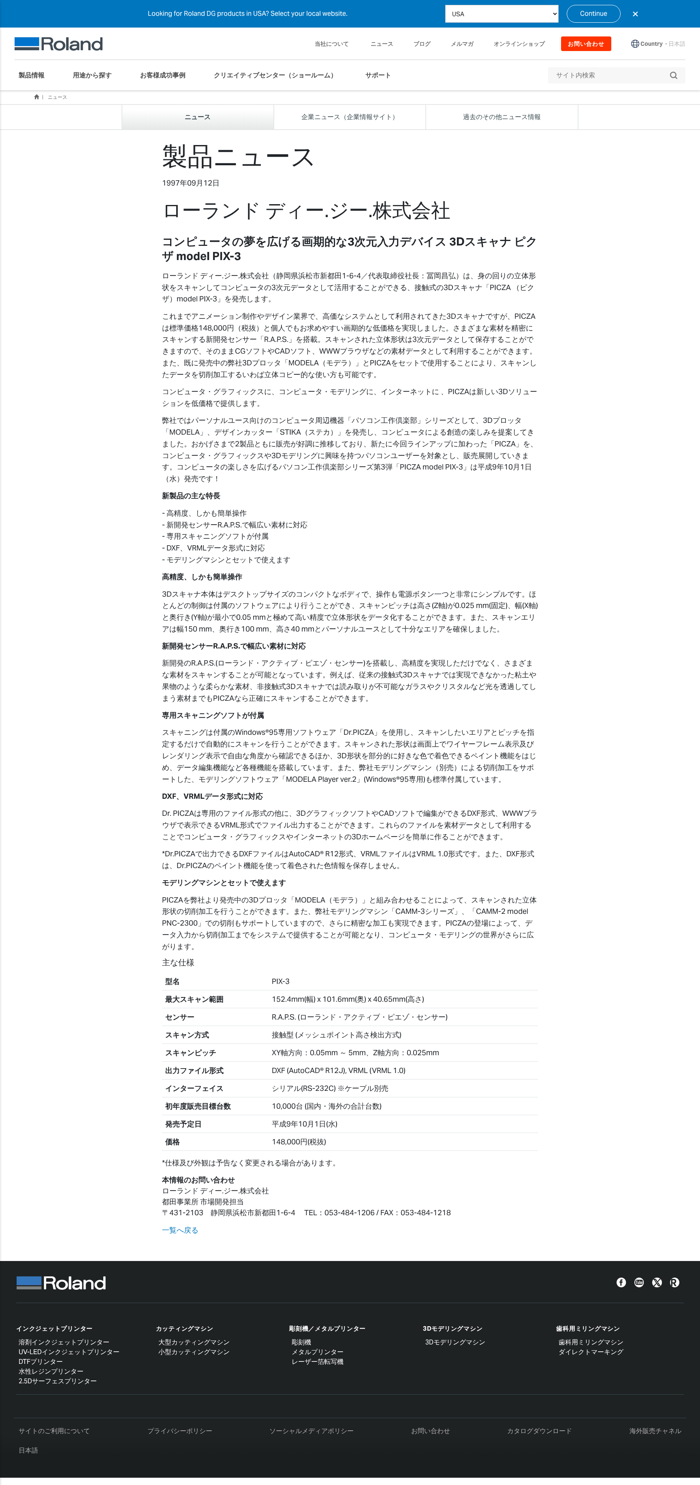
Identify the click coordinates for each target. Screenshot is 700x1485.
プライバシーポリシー (179, 1431)
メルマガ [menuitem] (462, 43)
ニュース (57, 97)
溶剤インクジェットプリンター (64, 1342)
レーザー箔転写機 (318, 1361)
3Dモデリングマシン (453, 1328)
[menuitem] (36, 75)
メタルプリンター (318, 1352)
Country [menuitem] (651, 43)
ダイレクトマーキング (591, 1352)
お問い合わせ (430, 1431)
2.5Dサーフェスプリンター (58, 1381)
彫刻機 (301, 1342)
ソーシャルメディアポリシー (311, 1431)
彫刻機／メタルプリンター (327, 1328)
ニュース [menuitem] (382, 43)
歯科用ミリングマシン (588, 1328)
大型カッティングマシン (194, 1342)
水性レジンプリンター (51, 1371)
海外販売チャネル (655, 1431)
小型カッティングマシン (194, 1352)
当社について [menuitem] (332, 43)
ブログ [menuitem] (422, 43)
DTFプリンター (41, 1361)
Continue (593, 13)
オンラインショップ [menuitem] (519, 43)
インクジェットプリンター (54, 1328)
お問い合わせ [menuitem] (586, 43)
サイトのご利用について (54, 1431)
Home (36, 96)
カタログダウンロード (539, 1431)
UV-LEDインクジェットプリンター (69, 1352)
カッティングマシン (184, 1328)
